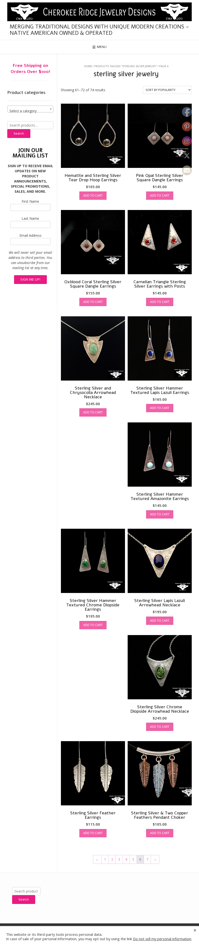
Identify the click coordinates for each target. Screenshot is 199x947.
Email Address (30, 235)
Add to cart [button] (93, 195)
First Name (30, 201)
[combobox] (30, 109)
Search (19, 133)
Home (88, 66)
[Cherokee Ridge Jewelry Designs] (99, 11)
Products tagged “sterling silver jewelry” (125, 66)
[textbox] (30, 111)
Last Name (30, 218)
